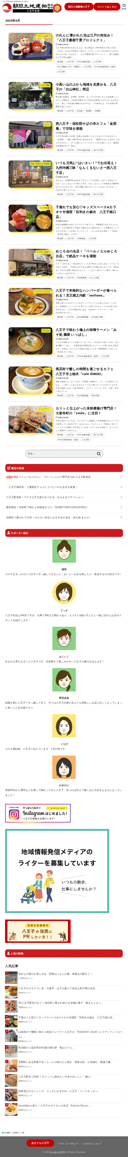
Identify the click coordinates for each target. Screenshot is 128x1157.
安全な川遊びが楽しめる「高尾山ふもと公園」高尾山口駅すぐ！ (55, 973)
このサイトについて (92, 1144)
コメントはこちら (106, 6)
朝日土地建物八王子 (79, 6)
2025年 (15, 1133)
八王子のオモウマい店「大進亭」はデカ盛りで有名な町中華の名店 (56, 988)
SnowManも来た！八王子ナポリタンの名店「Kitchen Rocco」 (54, 1105)
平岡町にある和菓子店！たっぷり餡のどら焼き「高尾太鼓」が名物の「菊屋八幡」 (65, 1062)
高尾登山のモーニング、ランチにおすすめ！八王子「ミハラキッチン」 (59, 1091)
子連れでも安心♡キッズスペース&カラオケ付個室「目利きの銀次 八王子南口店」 (66, 1017)
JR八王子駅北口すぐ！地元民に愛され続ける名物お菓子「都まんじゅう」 (60, 1002)
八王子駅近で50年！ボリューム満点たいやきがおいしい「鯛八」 (55, 1076)
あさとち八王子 (40, 1143)
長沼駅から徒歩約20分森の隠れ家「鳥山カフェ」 (46, 1047)
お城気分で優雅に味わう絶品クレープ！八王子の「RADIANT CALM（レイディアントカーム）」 (70, 1034)
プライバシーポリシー (68, 1144)
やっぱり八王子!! (58, 1152)
